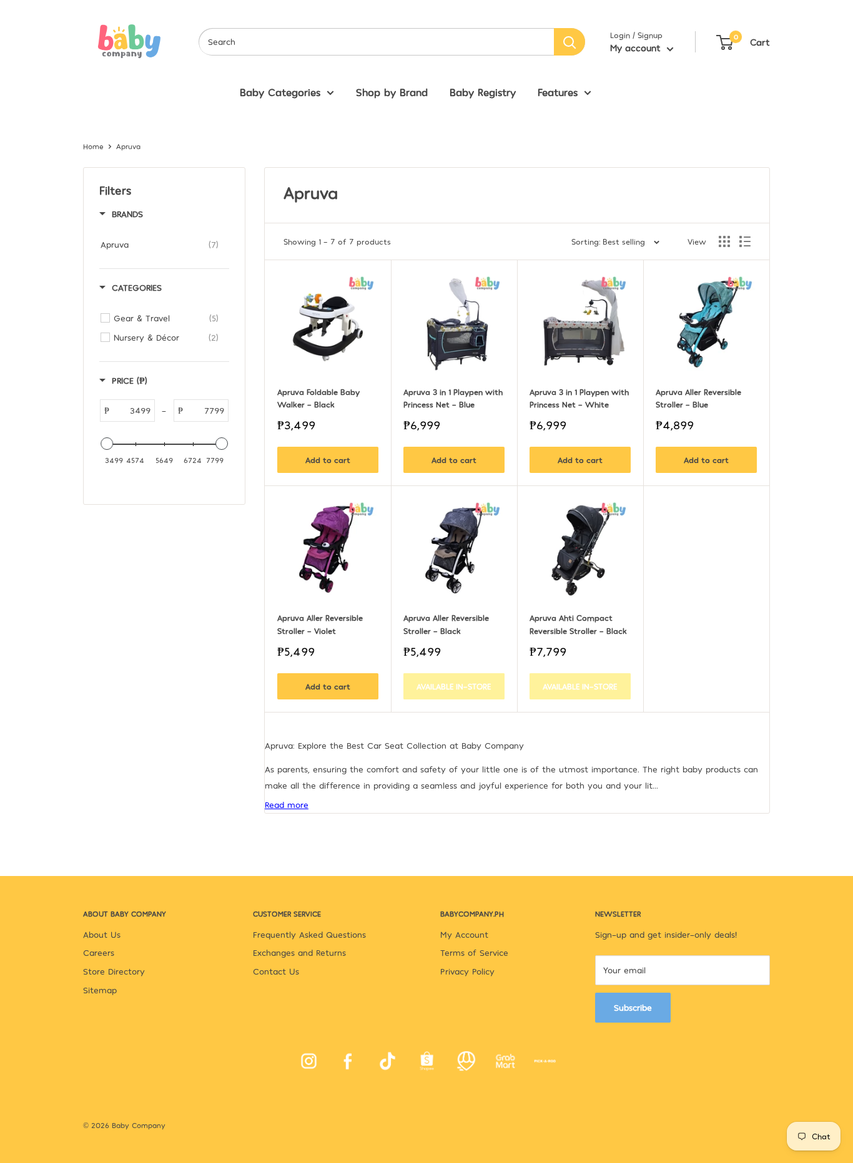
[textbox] (131, 410)
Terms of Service (474, 952)
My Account (464, 934)
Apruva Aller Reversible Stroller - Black (447, 624)
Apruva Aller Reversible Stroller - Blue (700, 398)
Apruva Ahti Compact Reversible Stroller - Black (578, 624)
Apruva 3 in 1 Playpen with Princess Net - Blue (454, 398)
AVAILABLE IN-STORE (454, 686)
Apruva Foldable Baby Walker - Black (319, 398)
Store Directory (114, 971)
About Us (102, 934)
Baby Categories (280, 91)
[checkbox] (160, 244)
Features (558, 91)
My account (637, 47)
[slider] (107, 443)
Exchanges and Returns (299, 952)
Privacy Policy (467, 971)
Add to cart (327, 460)
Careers (98, 952)
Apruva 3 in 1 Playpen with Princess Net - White (580, 398)
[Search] (569, 42)
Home (93, 146)
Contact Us (276, 971)
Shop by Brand (392, 91)
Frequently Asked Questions (309, 934)
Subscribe (633, 1007)
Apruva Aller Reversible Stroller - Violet (321, 624)
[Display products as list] (745, 241)
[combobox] (376, 42)
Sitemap (100, 990)
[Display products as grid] (724, 241)
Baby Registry (483, 91)
